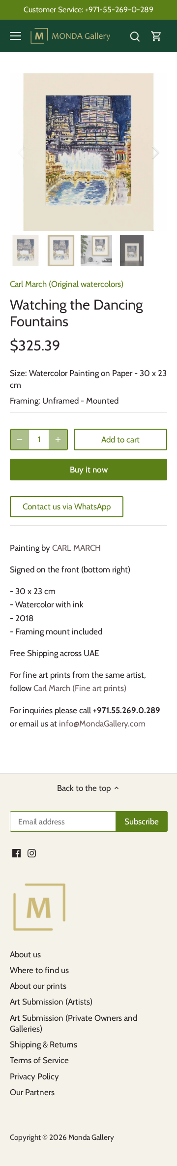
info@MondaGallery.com (102, 723)
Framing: (25, 401)
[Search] (135, 36)
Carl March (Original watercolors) (66, 284)
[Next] (155, 152)
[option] (88, 152)
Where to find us (39, 970)
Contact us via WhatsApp (67, 506)
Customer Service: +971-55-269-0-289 (88, 9)
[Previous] (22, 152)
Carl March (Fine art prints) (79, 688)
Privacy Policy (34, 1076)
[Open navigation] (15, 36)
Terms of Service (39, 1060)
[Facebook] (16, 852)
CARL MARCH (76, 548)
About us (25, 954)
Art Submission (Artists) (51, 1002)
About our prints (38, 986)
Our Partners (32, 1092)
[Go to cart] (156, 36)
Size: (18, 373)
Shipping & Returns (43, 1044)
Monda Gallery (91, 1137)
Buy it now (89, 469)
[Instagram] (32, 852)
